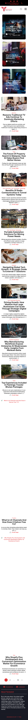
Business (14, 112)
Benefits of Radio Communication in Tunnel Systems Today (14, 192)
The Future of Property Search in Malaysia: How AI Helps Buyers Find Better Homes (14, 157)
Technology (12, 51)
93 (18, 680)
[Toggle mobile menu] (25, 9)
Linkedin (22, 687)
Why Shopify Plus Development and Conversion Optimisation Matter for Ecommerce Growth (14, 661)
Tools (14, 151)
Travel (14, 380)
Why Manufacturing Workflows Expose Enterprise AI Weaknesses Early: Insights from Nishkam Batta (14, 345)
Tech (12, 188)
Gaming (7, 51)
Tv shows (14, 517)
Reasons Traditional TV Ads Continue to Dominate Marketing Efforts (14, 118)
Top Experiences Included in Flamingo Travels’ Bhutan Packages (14, 385)
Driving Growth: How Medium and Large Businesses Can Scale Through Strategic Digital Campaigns (14, 306)
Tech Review (16, 188)
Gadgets (8, 23)
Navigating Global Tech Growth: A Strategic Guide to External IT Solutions (14, 269)
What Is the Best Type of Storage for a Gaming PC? (14, 56)
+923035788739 (14, 4)
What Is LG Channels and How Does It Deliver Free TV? (14, 522)
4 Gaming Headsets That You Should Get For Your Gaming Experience (13, 83)
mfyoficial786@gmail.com (13, 3)
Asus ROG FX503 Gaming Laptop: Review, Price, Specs (14, 28)
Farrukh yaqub (11, 34)
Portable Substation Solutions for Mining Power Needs (14, 234)
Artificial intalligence (14, 339)
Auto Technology (7, 188)
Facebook (9, 687)
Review (11, 23)
